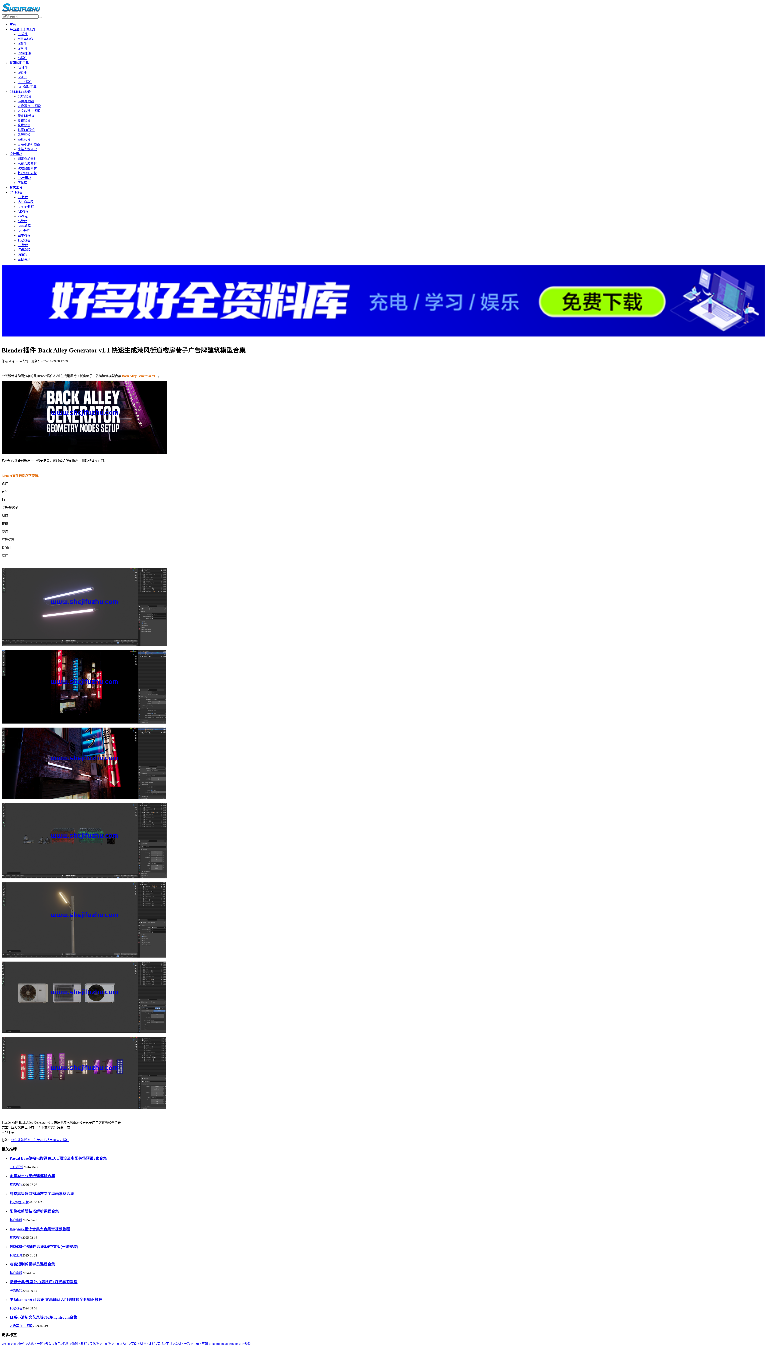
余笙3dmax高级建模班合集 (32, 1176)
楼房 (49, 1140)
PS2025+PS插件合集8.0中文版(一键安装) (44, 1246)
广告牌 (35, 1140)
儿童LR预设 (26, 130)
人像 (30, 1343)
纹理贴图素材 (27, 168)
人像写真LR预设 (29, 106)
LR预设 (245, 1343)
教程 (83, 1343)
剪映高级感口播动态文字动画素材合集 (42, 1194)
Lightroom (216, 1343)
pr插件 (22, 72)
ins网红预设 (26, 101)
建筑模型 (24, 1140)
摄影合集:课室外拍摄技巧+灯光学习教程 (43, 1282)
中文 (116, 1343)
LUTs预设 (24, 96)
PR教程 (23, 197)
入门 (124, 1343)
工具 (168, 1343)
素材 (177, 1343)
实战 (160, 1343)
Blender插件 (61, 1140)
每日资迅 (24, 259)
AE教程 (23, 211)
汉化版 (93, 1343)
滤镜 (74, 1343)
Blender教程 (26, 206)
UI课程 (22, 254)
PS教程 (23, 216)
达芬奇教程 (26, 202)
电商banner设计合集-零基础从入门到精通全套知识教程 (56, 1299)
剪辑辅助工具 (19, 63)
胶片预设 (24, 125)
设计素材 (16, 154)
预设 (48, 1343)
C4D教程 (24, 230)
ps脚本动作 (25, 39)
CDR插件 (24, 53)
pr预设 (22, 77)
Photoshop (9, 1343)
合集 (14, 1140)
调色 (57, 1343)
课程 (151, 1343)
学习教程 (16, 192)
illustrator (231, 1343)
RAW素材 (24, 178)
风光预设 (24, 134)
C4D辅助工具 (27, 87)
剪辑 (204, 1343)
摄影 (186, 1343)
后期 (65, 1343)
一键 (39, 1343)
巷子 (43, 1140)
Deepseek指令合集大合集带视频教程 (40, 1229)
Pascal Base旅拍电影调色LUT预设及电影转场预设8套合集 (58, 1158)
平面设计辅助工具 (22, 29)
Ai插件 (22, 58)
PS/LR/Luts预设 (20, 91)
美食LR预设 (26, 115)
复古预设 (24, 120)
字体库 (22, 182)
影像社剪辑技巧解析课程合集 (34, 1211)
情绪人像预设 (27, 149)
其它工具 (16, 187)
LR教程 (23, 245)
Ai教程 (22, 221)
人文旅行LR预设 (29, 110)
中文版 (105, 1343)
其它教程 (24, 240)
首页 (13, 24)
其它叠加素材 (27, 173)
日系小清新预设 (29, 144)
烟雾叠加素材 (27, 158)
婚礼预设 (24, 139)
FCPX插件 (25, 82)
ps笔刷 (22, 48)
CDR (195, 1343)
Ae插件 (23, 67)
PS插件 (23, 34)
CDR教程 (24, 226)
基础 (133, 1343)
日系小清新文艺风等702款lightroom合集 (43, 1317)
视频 (142, 1343)
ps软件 (22, 43)
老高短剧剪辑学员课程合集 (32, 1264)
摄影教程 (24, 250)
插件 (21, 1343)
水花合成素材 (27, 163)
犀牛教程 (24, 235)
